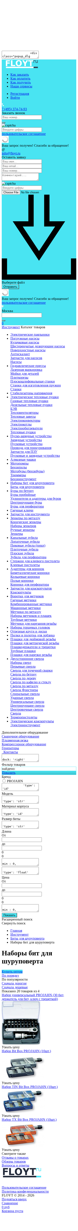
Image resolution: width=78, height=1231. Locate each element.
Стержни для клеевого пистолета (35, 561)
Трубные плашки (23, 651)
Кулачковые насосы (24, 342)
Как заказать (19, 74)
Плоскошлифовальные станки (32, 381)
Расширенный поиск (17, 919)
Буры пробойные (23, 494)
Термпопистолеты (23, 717)
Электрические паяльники (30, 334)
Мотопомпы (19, 463)
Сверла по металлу (24, 686)
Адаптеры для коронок (27, 569)
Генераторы (10, 748)
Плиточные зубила (24, 549)
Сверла (15, 713)
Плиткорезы (19, 377)
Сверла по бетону (23, 674)
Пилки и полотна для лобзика (32, 635)
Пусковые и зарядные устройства (35, 455)
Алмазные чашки (23, 459)
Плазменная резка (15, 740)
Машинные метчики (25, 608)
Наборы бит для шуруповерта (32, 483)
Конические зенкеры (25, 522)
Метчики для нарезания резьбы (33, 623)
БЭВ (13, 409)
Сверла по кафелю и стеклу (30, 682)
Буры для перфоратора (27, 506)
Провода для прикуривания (30, 448)
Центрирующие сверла (27, 705)
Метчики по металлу (25, 612)
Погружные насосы (24, 338)
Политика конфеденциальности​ (25, 1191)
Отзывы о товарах (15, 1157)
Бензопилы (18, 467)
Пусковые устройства (26, 444)
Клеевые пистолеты (25, 565)
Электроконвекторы (25, 420)
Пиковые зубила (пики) (27, 545)
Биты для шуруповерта (27, 487)
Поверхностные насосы (28, 350)
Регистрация (19, 93)
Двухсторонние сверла (27, 659)
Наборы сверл (20, 662)
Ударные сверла (22, 698)
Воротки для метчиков (27, 596)
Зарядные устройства (26, 440)
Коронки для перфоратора (29, 584)
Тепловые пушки (23, 432)
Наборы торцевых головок (30, 627)
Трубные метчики (23, 619)
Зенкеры (16, 534)
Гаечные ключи (21, 510)
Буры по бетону (22, 491)
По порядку (10, 975)
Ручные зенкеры (22, 530)
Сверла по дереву (23, 678)
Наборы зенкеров (23, 526)
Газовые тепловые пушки (29, 401)
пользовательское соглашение (24, 134)
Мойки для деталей (24, 373)
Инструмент (11, 327)
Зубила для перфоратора (28, 557)
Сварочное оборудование (20, 736)
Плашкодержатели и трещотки (33, 647)
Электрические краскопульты (32, 721)
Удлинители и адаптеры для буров (35, 498)
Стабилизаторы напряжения (31, 393)
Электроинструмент (25, 725)
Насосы (16, 362)
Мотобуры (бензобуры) (27, 471)
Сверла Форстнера (24, 690)
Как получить (20, 82)
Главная (16, 930)
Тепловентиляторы (24, 412)
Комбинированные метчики (31, 604)
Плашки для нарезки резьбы (31, 655)
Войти (15, 97)
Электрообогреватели (26, 428)
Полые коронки (22, 580)
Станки (15, 389)
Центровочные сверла (26, 709)
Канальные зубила (24, 537)
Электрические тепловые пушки (34, 397)
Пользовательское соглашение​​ (24, 1187)
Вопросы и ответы (15, 1165)
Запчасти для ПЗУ (23, 452)
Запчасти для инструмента (30, 514)
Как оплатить (20, 78)
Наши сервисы (21, 86)
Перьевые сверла (23, 666)
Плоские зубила (22, 553)
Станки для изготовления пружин (35, 385)
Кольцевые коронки (25, 577)
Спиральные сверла (25, 694)
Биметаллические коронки (30, 573)
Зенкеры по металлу (25, 518)
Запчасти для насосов (26, 358)
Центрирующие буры (26, 502)
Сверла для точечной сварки (31, 670)
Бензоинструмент (23, 479)
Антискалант (20, 354)
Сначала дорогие (14, 983)
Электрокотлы (21, 424)
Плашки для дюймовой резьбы (33, 639)
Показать (8, 772)
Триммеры (18, 475)
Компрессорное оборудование (24, 744)
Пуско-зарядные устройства (31, 436)
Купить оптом (12, 971)
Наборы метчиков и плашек (31, 616)
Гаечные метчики (23, 600)
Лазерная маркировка (26, 369)
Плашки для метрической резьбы (34, 643)
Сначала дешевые (15, 987)
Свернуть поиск (14, 923)
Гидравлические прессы (28, 366)
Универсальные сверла (27, 701)
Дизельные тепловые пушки (31, 405)
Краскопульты (20, 592)
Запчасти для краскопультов (31, 588)
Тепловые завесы (23, 416)
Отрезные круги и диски (28, 631)
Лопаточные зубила (25, 541)
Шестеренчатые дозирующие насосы (37, 346)
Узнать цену (11, 1047)
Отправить (10, 286)
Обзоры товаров (14, 1161)
